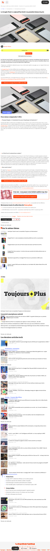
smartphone (12, 72)
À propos (2, 550)
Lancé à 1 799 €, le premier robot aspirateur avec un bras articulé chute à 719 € (27, 514)
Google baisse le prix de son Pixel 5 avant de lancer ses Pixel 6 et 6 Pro (25, 244)
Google (8, 112)
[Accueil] (3, 2)
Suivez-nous (28, 53)
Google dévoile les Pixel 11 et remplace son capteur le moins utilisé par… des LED (21, 321)
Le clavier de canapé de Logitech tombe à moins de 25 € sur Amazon (24, 440)
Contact (44, 550)
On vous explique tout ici (27, 188)
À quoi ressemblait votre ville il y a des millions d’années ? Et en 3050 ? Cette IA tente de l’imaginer (27, 448)
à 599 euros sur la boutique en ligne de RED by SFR (24, 78)
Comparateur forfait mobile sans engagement (25, 196)
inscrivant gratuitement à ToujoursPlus (21, 203)
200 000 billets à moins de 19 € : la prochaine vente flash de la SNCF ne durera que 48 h (22, 209)
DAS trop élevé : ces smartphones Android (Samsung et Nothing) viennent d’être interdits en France (25, 325)
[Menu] (7, 2)
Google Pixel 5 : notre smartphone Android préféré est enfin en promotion (25, 238)
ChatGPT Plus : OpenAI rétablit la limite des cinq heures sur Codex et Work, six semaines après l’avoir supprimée (27, 376)
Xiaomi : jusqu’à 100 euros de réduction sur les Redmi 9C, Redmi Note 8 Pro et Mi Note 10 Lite (27, 265)
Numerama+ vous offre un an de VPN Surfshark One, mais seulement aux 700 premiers (27, 500)
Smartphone (9, 8)
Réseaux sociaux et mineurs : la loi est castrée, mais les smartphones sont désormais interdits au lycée (26, 415)
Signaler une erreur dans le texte (25, 216)
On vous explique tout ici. (25, 212)
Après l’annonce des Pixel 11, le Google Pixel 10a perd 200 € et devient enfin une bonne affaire (27, 369)
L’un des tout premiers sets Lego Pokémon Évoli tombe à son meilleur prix (19, 207)
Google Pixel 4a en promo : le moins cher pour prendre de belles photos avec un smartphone (27, 252)
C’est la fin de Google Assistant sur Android (11, 327)
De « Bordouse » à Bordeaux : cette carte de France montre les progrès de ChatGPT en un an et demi (28, 463)
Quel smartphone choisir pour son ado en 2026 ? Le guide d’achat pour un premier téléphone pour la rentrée (26, 317)
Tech (3, 8)
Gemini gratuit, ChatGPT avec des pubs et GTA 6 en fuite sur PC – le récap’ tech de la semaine (28, 456)
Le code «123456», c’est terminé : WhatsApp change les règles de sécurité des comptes (27, 391)
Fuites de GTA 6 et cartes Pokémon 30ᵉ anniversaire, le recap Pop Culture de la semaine (27, 426)
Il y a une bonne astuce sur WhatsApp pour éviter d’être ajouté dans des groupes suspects (28, 507)
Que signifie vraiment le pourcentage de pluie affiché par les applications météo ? (29, 341)
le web (34, 65)
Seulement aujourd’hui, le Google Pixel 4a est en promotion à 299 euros (25, 257)
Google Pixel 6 (5, 69)
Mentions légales (11, 550)
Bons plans (28, 205)
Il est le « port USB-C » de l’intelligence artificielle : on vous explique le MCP (26, 433)
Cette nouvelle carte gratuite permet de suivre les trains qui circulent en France (27, 358)
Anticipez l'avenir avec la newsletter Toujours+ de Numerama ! (23, 231)
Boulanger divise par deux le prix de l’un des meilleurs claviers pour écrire (26, 383)
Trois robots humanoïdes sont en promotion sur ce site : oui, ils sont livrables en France (28, 408)
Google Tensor (4, 125)
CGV (48, 550)
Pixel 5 (9, 170)
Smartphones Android (20, 8)
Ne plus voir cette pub (6, 225)
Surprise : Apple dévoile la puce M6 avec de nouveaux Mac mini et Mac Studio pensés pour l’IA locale (28, 401)
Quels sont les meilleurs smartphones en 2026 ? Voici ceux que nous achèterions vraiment (23, 323)
